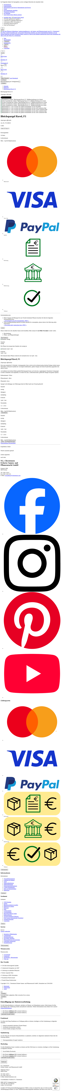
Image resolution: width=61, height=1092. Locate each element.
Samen (5, 903)
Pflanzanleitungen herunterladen (12, 940)
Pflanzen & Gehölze (9, 906)
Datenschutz (7, 987)
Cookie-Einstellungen (9, 887)
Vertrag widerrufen (5, 931)
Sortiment (6, 41)
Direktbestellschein (8, 937)
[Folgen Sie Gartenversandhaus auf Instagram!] (32, 591)
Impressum (6, 890)
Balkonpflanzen (8, 915)
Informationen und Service (10, 7)
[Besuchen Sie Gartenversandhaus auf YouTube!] (32, 697)
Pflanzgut (6, 87)
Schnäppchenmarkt (8, 919)
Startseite (6, 86)
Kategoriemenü (8, 6)
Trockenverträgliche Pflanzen (11, 916)
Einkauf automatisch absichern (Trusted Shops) (14, 1025)
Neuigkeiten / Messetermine (11, 957)
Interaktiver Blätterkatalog (10, 934)
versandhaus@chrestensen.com (12, 475)
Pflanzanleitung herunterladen (8, 443)
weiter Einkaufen (5, 78)
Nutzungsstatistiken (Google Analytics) (12, 1040)
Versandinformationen (9, 878)
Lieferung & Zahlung (9, 880)
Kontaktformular (8, 942)
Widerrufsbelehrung (9, 883)
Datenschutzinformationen (10, 886)
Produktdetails (7, 4)
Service (6, 44)
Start (5, 38)
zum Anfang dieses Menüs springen (13, 14)
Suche (5, 9)
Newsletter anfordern (9, 938)
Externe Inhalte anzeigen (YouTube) (11, 1028)
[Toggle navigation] (5, 65)
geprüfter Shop (8, 17)
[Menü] (58, 1079)
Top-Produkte (7, 39)
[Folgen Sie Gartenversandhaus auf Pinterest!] (32, 648)
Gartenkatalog (7, 935)
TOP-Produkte (7, 902)
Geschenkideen (8, 912)
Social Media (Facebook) (8, 1051)
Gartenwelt (6, 956)
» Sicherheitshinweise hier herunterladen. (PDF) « (16, 320)
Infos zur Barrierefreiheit (10, 889)
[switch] (55, 1088)
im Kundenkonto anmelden (10, 10)
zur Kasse (3, 80)
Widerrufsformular (8, 884)
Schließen (3, 83)
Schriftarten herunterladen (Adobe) (11, 1027)
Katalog (6, 46)
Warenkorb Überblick (9, 12)
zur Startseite (7, 13)
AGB (5, 881)
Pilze (5, 909)
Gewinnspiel (7, 954)
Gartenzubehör (7, 910)
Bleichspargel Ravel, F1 (10, 89)
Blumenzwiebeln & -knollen (11, 905)
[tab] (32, 333)
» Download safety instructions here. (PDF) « (15, 325)
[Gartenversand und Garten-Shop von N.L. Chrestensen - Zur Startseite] (30, 35)
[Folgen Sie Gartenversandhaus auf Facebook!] (32, 534)
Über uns (6, 959)
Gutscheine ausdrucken (9, 941)
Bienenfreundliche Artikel (10, 913)
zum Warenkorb (14, 78)
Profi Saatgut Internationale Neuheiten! (13, 918)
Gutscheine (6, 48)
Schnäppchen (7, 43)
